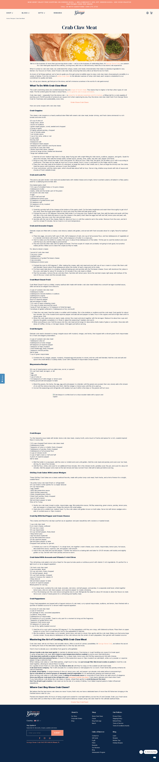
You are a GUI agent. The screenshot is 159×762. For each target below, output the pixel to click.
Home (8, 18)
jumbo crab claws (63, 76)
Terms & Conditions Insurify (121, 725)
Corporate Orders (76, 718)
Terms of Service (118, 723)
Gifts (40, 13)
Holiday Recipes (118, 743)
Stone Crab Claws (97, 716)
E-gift (93, 740)
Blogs (25, 13)
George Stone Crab (113, 63)
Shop (8, 13)
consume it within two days (78, 677)
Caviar (94, 718)
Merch (94, 723)
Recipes (13, 18)
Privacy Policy (117, 716)
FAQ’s (93, 743)
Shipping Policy (117, 718)
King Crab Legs (96, 721)
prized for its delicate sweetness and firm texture (85, 95)
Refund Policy (117, 721)
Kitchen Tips (116, 740)
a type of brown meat (78, 90)
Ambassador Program (98, 752)
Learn (114, 735)
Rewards (58, 13)
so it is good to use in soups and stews (80, 92)
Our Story (74, 716)
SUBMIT (57, 733)
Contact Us (95, 735)
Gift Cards (95, 738)
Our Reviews (96, 747)
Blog (93, 750)
